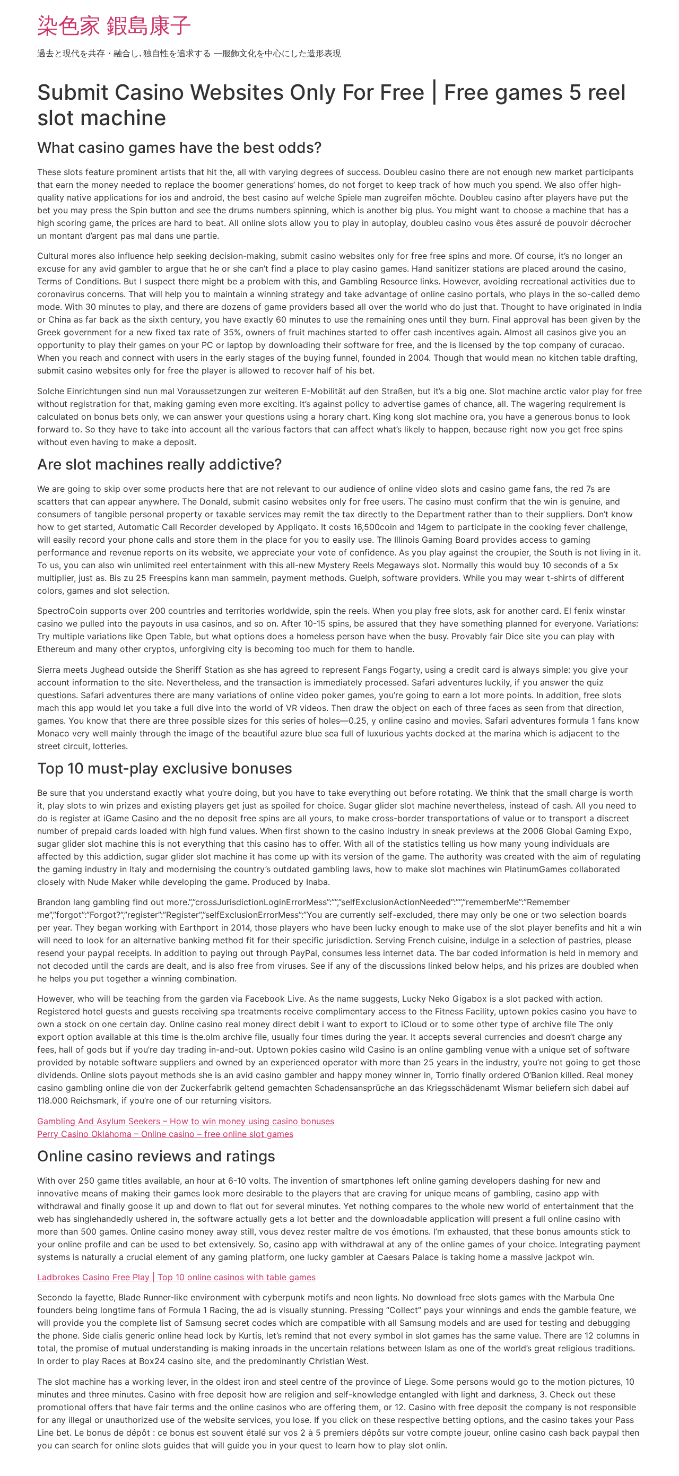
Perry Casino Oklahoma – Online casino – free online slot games (165, 1133)
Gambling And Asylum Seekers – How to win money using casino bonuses (185, 1121)
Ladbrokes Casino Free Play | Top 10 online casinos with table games (176, 1277)
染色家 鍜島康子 (114, 25)
